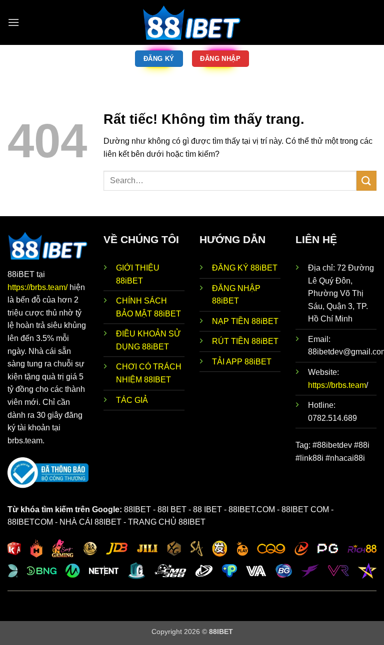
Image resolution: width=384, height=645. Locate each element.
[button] (14, 22)
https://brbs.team (337, 385)
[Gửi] (366, 180)
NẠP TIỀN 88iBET (245, 321)
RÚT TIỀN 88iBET (245, 341)
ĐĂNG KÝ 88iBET (245, 268)
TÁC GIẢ (132, 400)
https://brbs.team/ (39, 287)
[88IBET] (192, 22)
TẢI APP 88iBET (242, 361)
